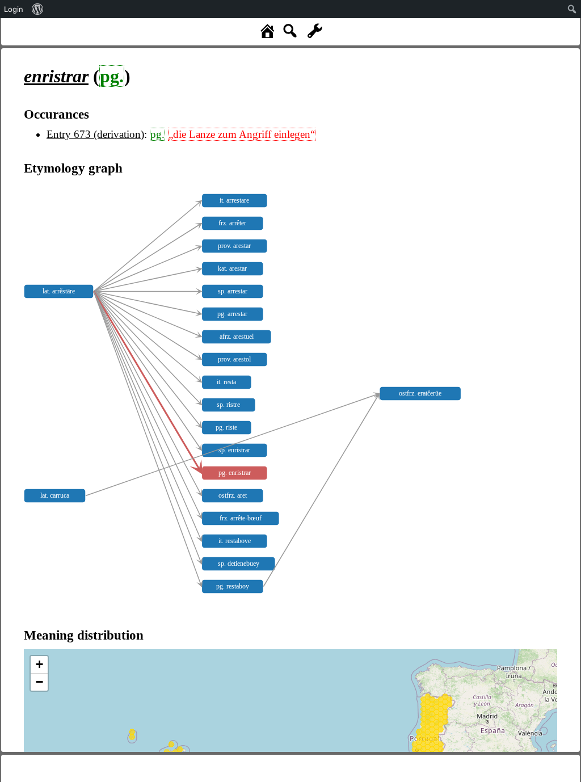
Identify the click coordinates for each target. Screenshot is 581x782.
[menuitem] (38, 9)
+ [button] (39, 664)
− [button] (39, 682)
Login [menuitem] (13, 9)
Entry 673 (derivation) (95, 134)
